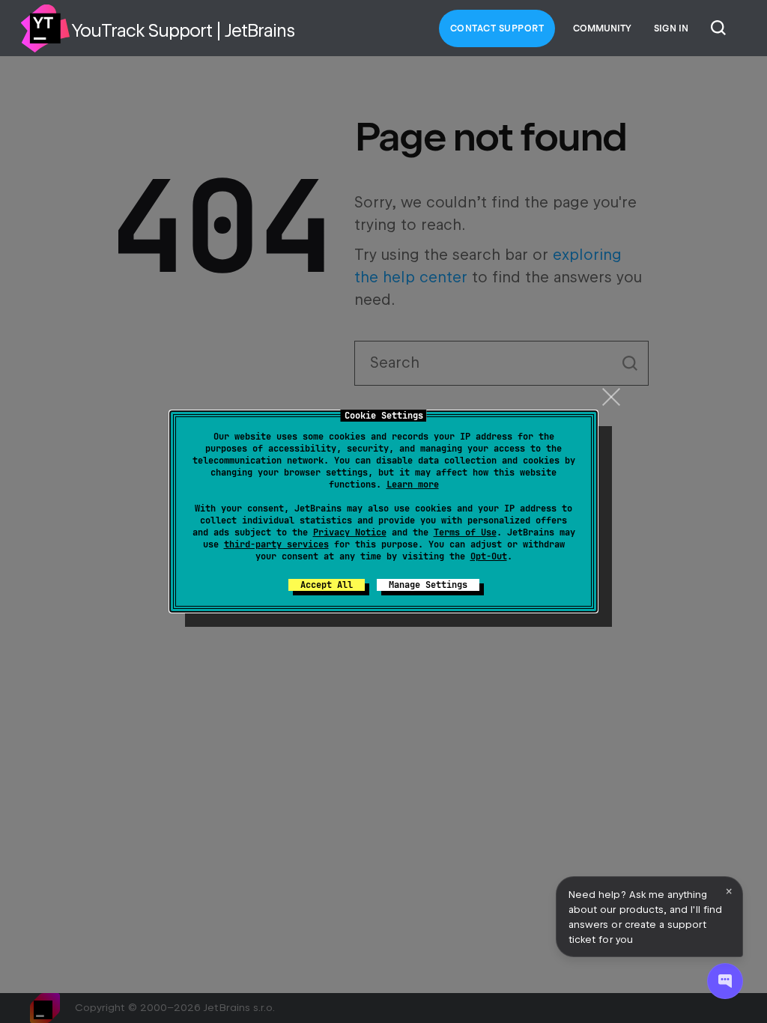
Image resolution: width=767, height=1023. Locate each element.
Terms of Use (465, 532)
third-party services (276, 544)
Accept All (326, 585)
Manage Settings (428, 585)
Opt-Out (488, 556)
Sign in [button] (671, 28)
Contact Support (497, 28)
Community (602, 28)
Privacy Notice (349, 532)
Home (45, 28)
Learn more (412, 485)
